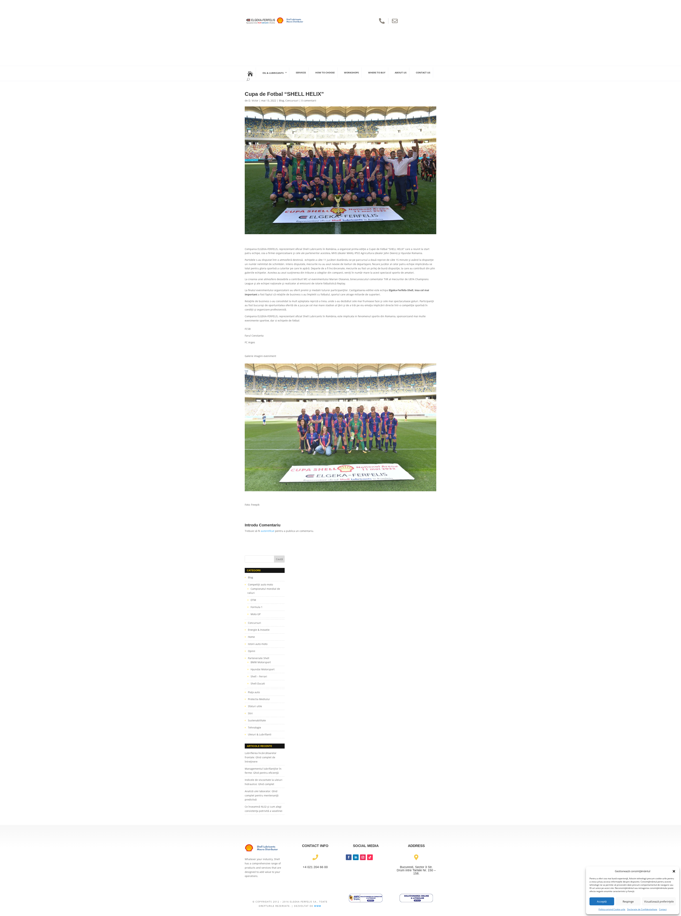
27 (364, 484)
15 (328, 484)
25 (358, 484)
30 (373, 484)
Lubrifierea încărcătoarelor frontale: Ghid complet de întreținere (260, 757)
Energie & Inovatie (259, 629)
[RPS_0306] (340, 491)
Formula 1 (256, 607)
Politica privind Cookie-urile (612, 909)
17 (334, 484)
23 (352, 484)
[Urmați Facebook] (348, 857)
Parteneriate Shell (258, 658)
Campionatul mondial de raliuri (263, 591)
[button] (674, 871)
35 (388, 484)
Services (301, 72)
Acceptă (602, 901)
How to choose (325, 72)
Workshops (351, 72)
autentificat (267, 531)
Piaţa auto (254, 692)
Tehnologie (254, 727)
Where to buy (376, 72)
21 (346, 484)
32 (379, 484)
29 (370, 484)
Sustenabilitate (257, 720)
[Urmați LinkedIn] (356, 857)
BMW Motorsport (261, 662)
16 (331, 484)
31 (376, 484)
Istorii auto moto (257, 644)
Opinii (251, 651)
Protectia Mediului (259, 699)
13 (322, 484)
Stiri (250, 713)
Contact (663, 909)
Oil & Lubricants (273, 73)
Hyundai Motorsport (263, 669)
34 (385, 484)
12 (319, 484)
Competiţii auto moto (260, 584)
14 (325, 484)
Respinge (628, 901)
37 (394, 484)
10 (313, 484)
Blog (281, 100)
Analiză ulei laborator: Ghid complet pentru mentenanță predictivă (261, 795)
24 (355, 484)
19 (340, 484)
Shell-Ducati (258, 683)
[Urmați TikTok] (370, 857)
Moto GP (256, 614)
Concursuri (291, 100)
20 (343, 484)
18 (337, 484)
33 (382, 484)
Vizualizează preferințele (659, 901)
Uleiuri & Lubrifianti (259, 734)
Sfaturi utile (255, 706)
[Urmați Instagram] (363, 857)
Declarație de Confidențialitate (642, 909)
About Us (400, 72)
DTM (253, 600)
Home (251, 637)
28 (367, 484)
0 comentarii (308, 100)
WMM (317, 905)
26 (361, 484)
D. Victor (253, 100)
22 (349, 484)
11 (316, 484)
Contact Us (423, 72)
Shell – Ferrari (259, 676)
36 (391, 484)
